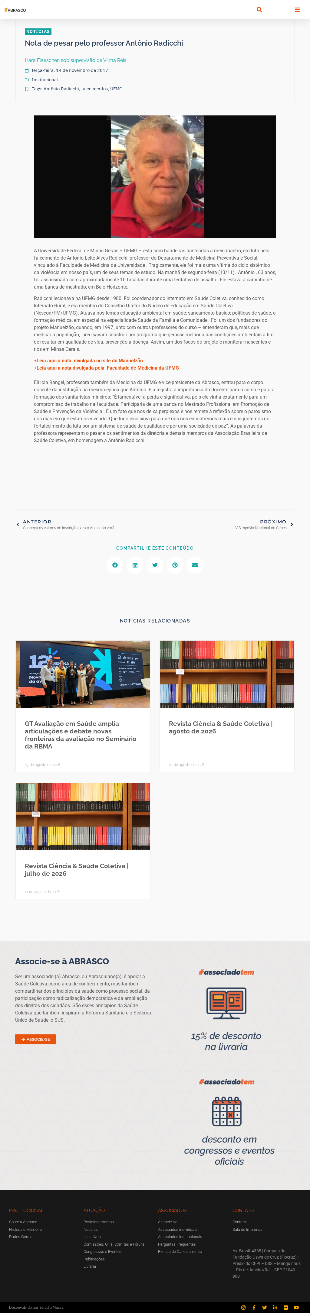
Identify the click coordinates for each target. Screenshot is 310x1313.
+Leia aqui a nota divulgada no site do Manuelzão (88, 361)
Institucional (45, 79)
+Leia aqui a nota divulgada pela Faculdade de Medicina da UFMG (106, 368)
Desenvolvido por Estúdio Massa (36, 1307)
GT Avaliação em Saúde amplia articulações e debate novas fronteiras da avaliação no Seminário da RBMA (81, 735)
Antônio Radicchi (61, 89)
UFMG (116, 89)
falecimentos (94, 89)
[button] (259, 10)
